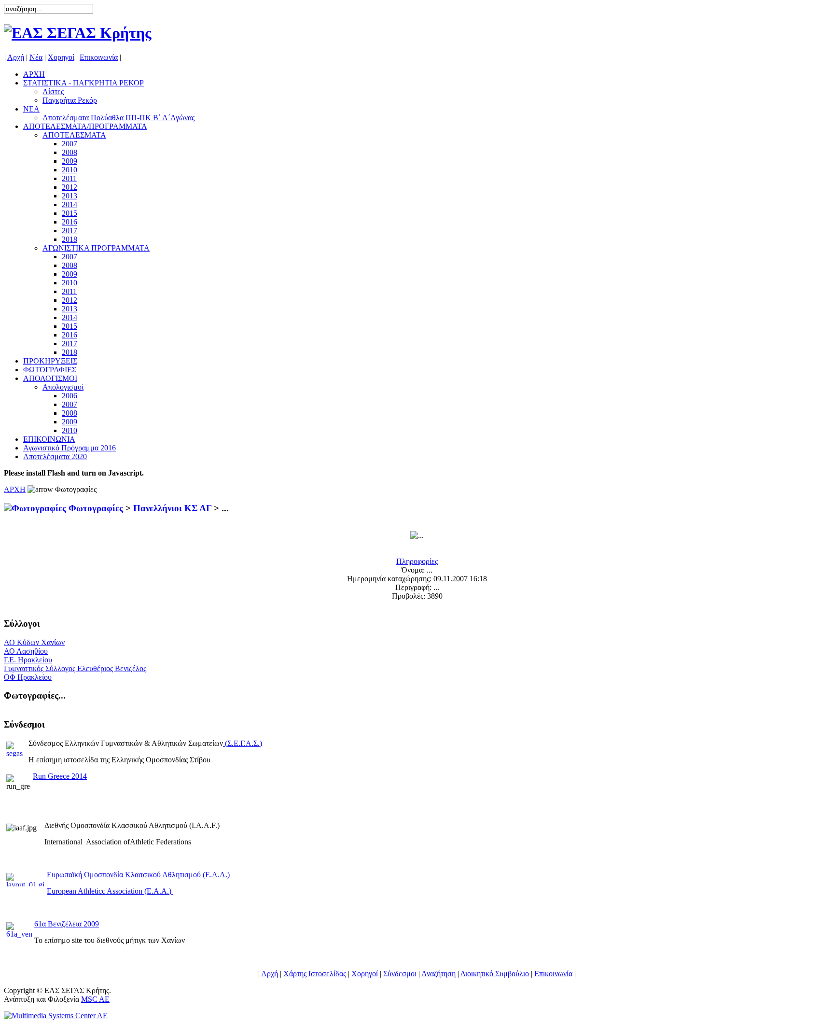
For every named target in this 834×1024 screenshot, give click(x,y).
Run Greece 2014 (60, 776)
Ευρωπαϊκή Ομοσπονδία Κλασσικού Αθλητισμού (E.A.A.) (139, 874)
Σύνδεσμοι (400, 973)
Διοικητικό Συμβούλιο (494, 973)
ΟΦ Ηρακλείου (28, 677)
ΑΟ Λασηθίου (26, 651)
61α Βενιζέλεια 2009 (66, 924)
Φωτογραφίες (95, 508)
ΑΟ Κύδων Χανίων (34, 642)
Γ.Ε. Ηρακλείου (28, 660)
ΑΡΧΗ (15, 489)
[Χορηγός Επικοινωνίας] (56, 1015)
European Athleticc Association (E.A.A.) (110, 891)
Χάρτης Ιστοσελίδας (314, 973)
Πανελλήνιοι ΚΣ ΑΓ (173, 508)
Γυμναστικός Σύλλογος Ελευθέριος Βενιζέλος (75, 668)
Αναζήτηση (438, 973)
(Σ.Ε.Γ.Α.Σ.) (243, 743)
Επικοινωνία (99, 57)
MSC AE (95, 999)
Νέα (35, 57)
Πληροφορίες (417, 561)
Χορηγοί (61, 57)
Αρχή (15, 57)
